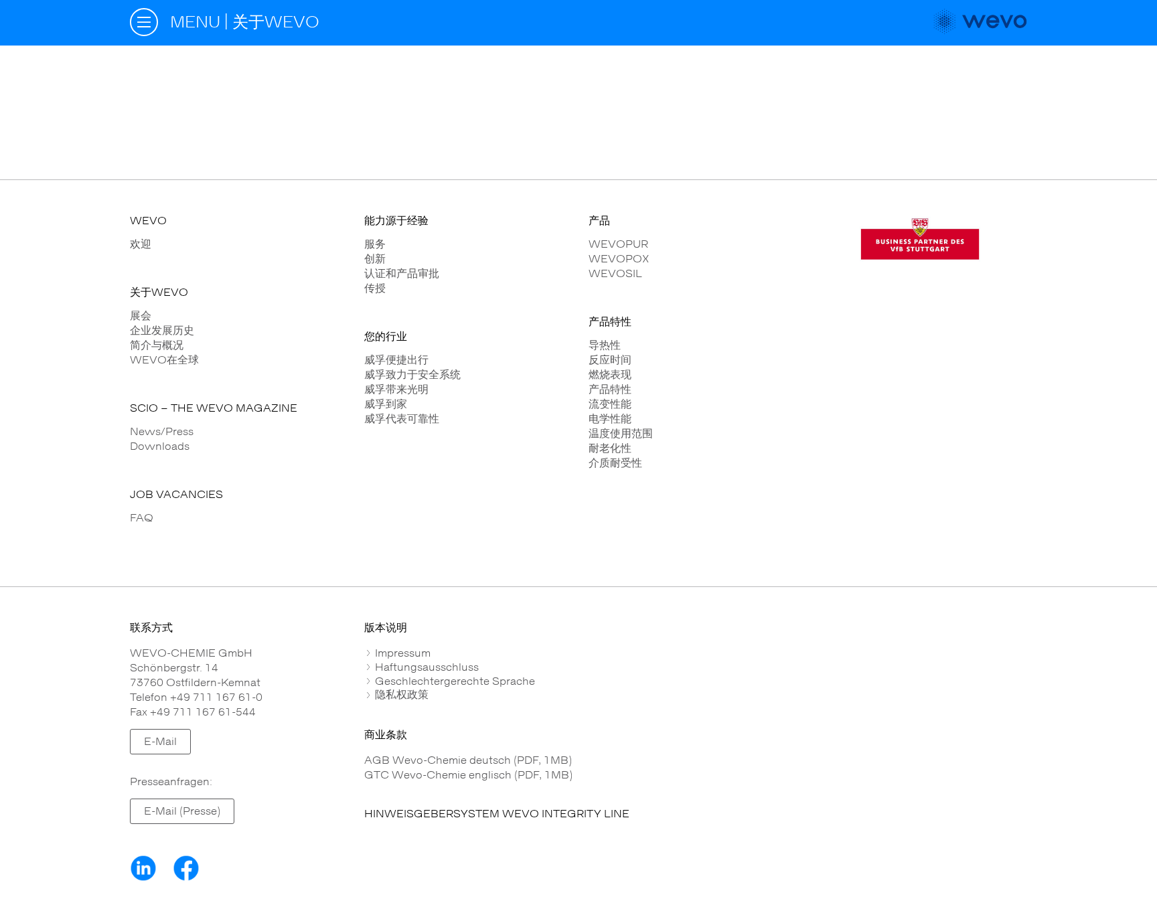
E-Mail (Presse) (182, 811)
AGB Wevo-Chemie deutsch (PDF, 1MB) (468, 760)
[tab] (695, 653)
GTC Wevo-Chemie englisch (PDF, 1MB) (468, 775)
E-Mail (160, 741)
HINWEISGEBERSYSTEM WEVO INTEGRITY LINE (496, 814)
